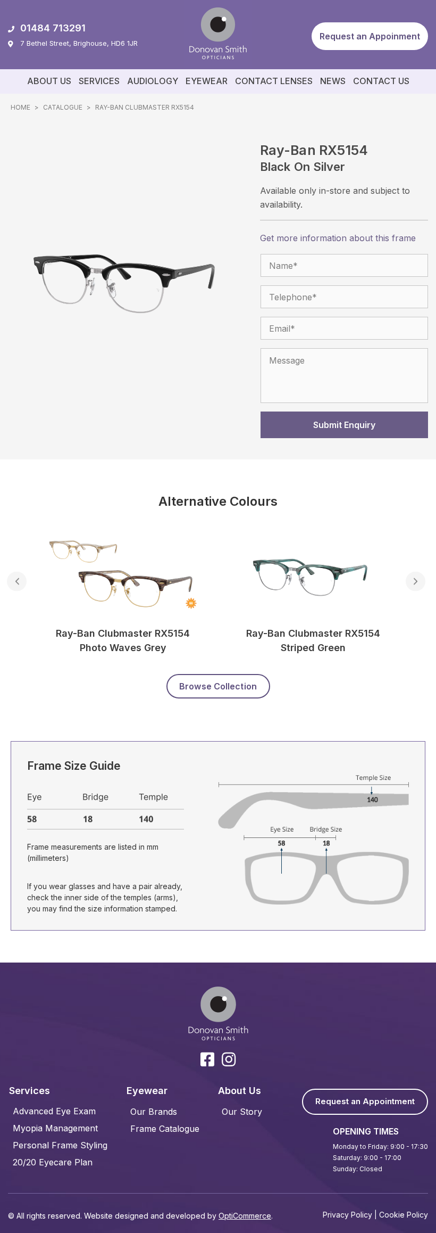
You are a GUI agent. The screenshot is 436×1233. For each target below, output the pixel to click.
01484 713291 (53, 28)
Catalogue (62, 107)
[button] (370, 36)
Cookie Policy (403, 1214)
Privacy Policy (347, 1214)
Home (20, 107)
